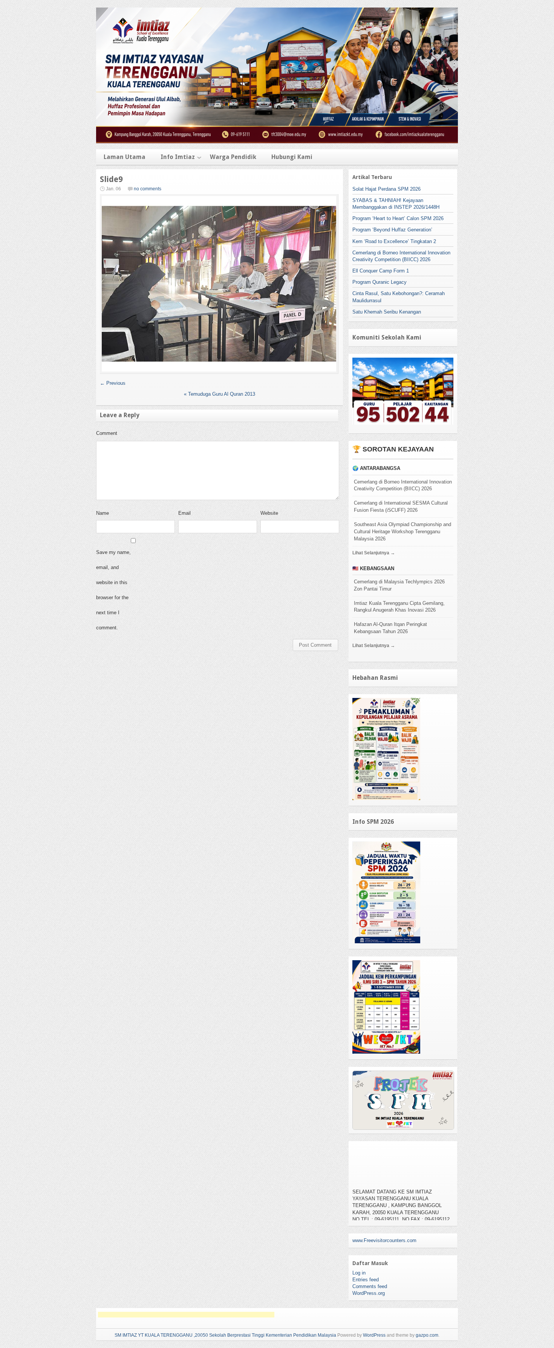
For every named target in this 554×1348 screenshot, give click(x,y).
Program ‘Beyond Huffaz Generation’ (392, 230)
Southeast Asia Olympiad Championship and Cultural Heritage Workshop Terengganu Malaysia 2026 (402, 532)
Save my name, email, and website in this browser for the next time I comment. (113, 589)
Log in (359, 1273)
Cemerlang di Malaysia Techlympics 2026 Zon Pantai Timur (399, 585)
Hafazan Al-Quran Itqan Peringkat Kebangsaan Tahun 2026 (390, 627)
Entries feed (365, 1279)
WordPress (374, 1335)
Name (102, 513)
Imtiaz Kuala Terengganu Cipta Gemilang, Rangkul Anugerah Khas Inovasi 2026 (399, 606)
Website (269, 513)
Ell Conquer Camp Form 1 (380, 271)
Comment (106, 433)
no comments (147, 188)
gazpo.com (427, 1335)
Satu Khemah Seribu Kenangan (386, 312)
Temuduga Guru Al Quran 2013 (219, 394)
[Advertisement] (186, 1314)
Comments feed (369, 1286)
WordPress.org (368, 1293)
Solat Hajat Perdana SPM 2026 (386, 189)
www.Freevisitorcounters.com (384, 1240)
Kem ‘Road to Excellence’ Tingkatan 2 (394, 241)
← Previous (112, 383)
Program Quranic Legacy (379, 282)
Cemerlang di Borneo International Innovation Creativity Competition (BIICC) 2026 (403, 485)
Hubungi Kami (291, 157)
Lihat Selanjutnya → (373, 552)
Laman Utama (124, 157)
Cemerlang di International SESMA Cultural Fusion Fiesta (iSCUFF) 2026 (401, 506)
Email (184, 513)
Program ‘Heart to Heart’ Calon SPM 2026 (398, 218)
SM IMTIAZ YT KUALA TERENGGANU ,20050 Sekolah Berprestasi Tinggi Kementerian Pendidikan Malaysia (225, 1335)
